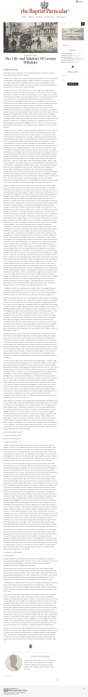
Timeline (39, 17)
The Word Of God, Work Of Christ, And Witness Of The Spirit (71, 59)
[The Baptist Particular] (44, 7)
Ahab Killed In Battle (66, 55)
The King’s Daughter (66, 57)
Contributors (50, 17)
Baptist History (8, 676)
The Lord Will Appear (67, 53)
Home (24, 17)
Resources (61, 17)
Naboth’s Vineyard (66, 62)
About (31, 17)
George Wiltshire (30, 55)
